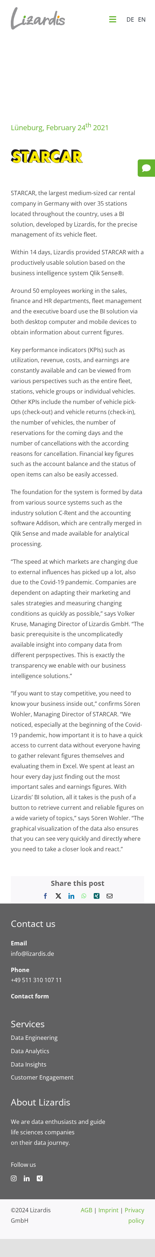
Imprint (108, 1210)
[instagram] (14, 1178)
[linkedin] (27, 1178)
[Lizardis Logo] (38, 10)
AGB (86, 1210)
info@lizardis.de (32, 954)
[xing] (40, 1178)
